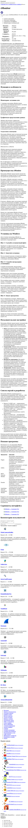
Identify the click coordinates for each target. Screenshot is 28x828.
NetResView (4, 564)
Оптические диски (9, 720)
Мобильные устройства (10, 735)
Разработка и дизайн (9, 737)
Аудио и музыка (8, 717)
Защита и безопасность (10, 711)
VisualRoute (4, 608)
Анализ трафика (17, 4)
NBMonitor (4, 670)
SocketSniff (4, 640)
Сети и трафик (9, 4)
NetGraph (3, 655)
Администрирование (9, 725)
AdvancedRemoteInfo (6, 699)
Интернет (6, 710)
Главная (3, 4)
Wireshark (3, 626)
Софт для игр (7, 734)
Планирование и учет (9, 732)
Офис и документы (9, 721)
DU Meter (3, 685)
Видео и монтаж (8, 716)
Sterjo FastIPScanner (6, 579)
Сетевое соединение (9, 730)
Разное (5, 738)
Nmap (2, 549)
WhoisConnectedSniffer (7, 532)
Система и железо (8, 713)
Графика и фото (8, 714)
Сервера (6, 728)
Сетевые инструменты (10, 731)
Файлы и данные (8, 718)
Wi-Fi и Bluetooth (8, 724)
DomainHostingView (6, 594)
